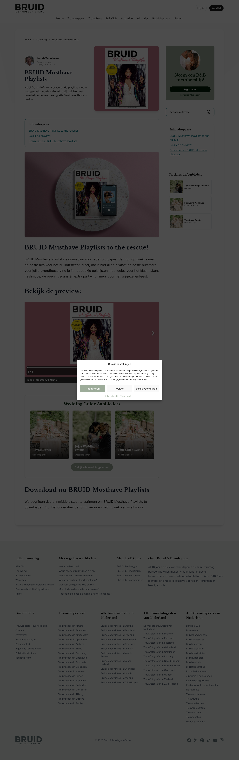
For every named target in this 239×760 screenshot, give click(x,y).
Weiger (119, 388)
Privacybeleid (111, 396)
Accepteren (93, 388)
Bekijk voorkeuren (146, 388)
